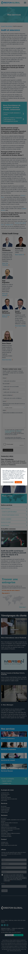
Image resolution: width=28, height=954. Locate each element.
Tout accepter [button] (18, 482)
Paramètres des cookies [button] (8, 482)
